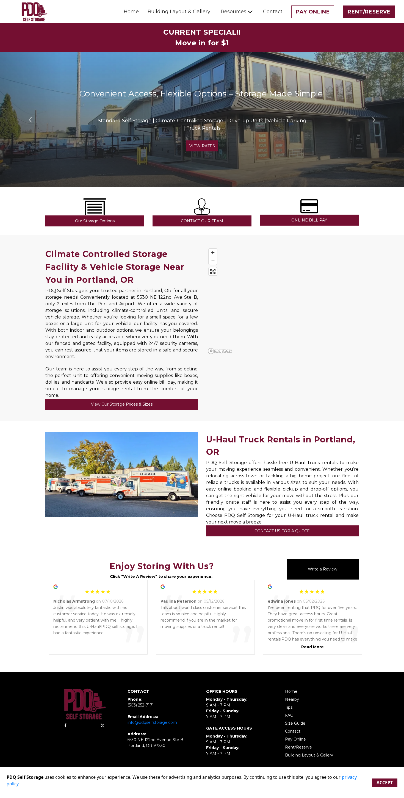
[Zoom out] (213, 261)
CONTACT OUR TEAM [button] (202, 220)
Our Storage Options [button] (95, 220)
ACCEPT (385, 783)
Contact (273, 12)
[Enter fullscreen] (213, 271)
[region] (282, 301)
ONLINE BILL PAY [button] (309, 220)
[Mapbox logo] (220, 351)
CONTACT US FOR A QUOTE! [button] (282, 530)
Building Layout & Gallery (179, 12)
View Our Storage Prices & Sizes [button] (122, 404)
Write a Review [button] (322, 569)
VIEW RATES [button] (202, 145)
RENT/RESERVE (369, 12)
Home (131, 12)
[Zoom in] (213, 253)
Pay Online (313, 12)
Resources (233, 12)
